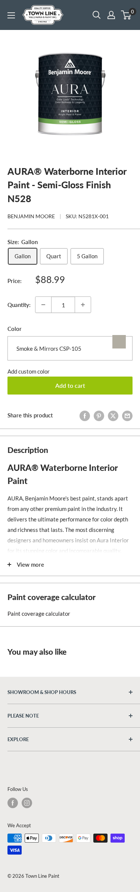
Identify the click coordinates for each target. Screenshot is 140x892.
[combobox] (70, 348)
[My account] (111, 15)
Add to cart (70, 385)
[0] (126, 14)
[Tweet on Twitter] (113, 415)
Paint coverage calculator (38, 613)
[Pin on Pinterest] (99, 415)
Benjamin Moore (31, 216)
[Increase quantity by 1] (83, 305)
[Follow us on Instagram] (27, 803)
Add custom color (28, 371)
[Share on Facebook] (85, 415)
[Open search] (97, 15)
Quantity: (19, 304)
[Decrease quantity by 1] (43, 305)
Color (14, 328)
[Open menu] (11, 15)
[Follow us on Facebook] (12, 803)
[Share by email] (127, 415)
